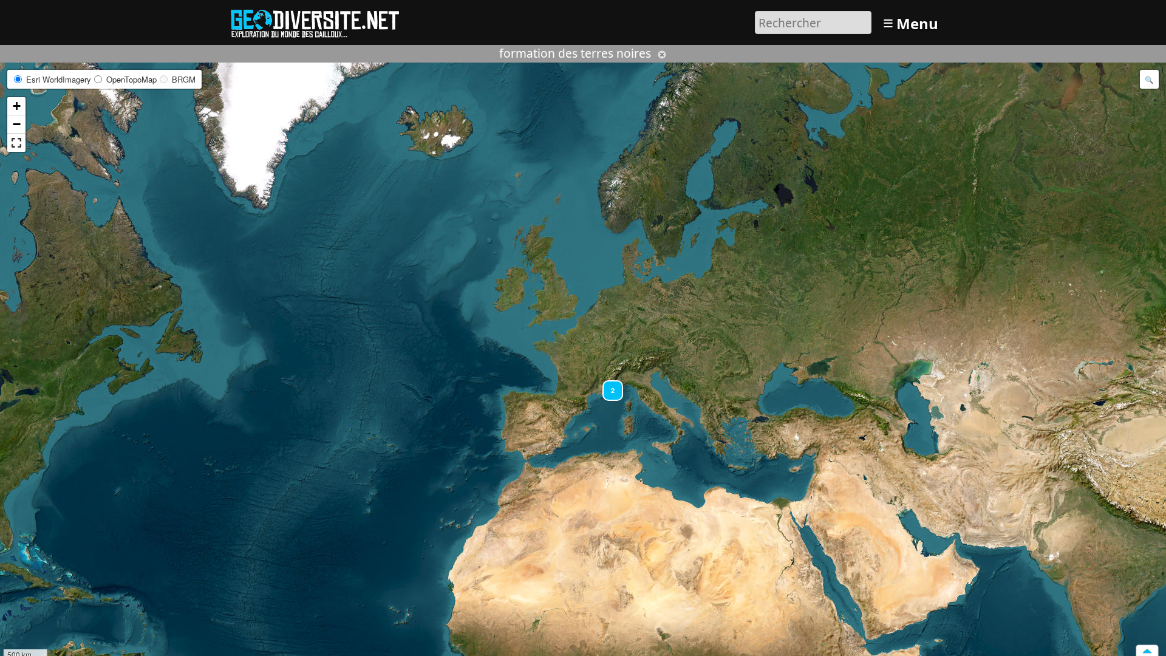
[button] (607, 385)
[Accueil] (320, 21)
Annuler (662, 55)
